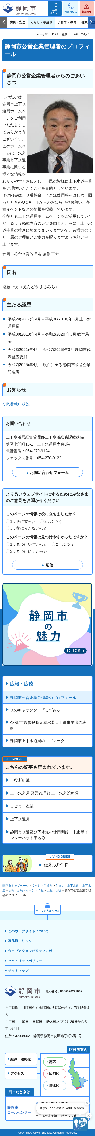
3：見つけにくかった (29, 551)
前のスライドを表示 (3, 22)
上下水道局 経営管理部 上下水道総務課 (44, 793)
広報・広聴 (21, 683)
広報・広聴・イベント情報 (26, 890)
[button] (55, 8)
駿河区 (54, 1074)
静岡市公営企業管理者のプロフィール (43, 698)
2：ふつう (53, 521)
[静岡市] (19, 9)
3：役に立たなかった (29, 528)
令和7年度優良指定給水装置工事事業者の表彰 (48, 725)
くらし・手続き (42, 885)
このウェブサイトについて (28, 931)
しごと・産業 (22, 806)
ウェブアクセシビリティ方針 (30, 951)
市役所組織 (20, 780)
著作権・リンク (20, 941)
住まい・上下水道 (67, 885)
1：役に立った (23, 521)
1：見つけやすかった (29, 544)
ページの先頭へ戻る (48, 910)
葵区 (52, 1062)
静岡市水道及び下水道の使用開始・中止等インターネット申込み (49, 835)
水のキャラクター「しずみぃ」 (37, 710)
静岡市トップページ (15, 885)
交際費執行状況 (16, 404)
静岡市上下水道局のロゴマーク (37, 741)
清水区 (54, 1085)
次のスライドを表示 (91, 22)
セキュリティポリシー (25, 961)
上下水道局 (20, 819)
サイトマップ (18, 970)
